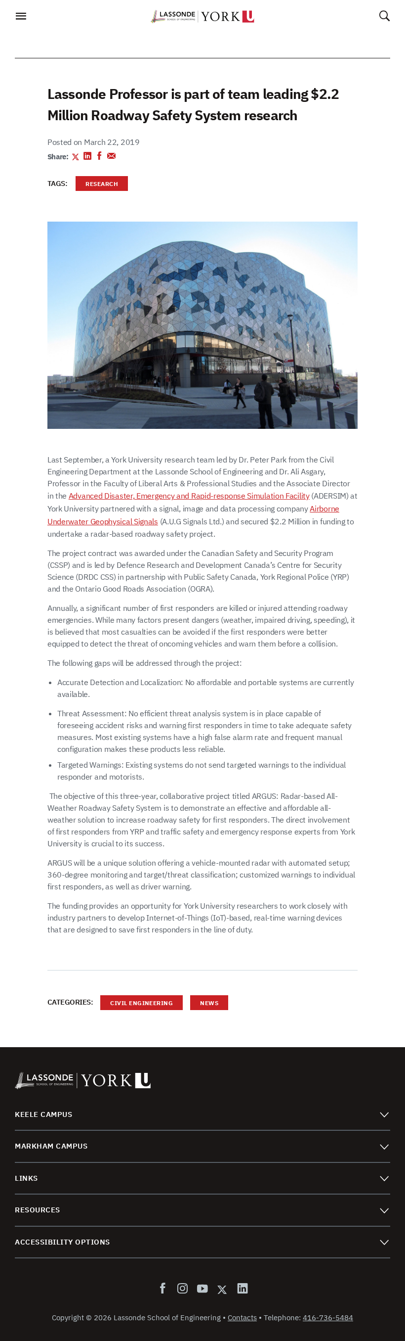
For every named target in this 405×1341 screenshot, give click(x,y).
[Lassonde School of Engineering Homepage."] (202, 16)
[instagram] (182, 1289)
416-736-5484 (328, 1317)
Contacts (242, 1317)
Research (97, 185)
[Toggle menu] (384, 1114)
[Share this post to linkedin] (87, 157)
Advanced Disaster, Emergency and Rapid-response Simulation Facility (189, 496)
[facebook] (164, 1289)
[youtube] (202, 1289)
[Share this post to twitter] (76, 157)
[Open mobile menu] (20, 18)
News (204, 1004)
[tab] (202, 1114)
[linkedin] (240, 1289)
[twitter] (222, 1289)
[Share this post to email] (111, 157)
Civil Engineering (136, 1004)
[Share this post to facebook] (99, 157)
